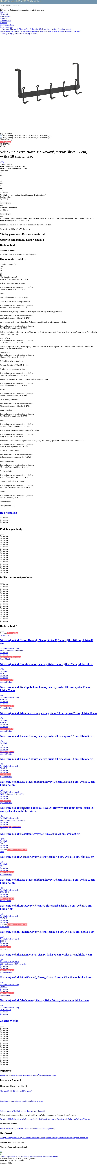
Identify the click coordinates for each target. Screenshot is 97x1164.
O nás (14, 1138)
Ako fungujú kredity (47, 1128)
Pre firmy (54, 1138)
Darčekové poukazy (38, 1138)
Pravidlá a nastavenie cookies (47, 1156)
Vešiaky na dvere (74, 31)
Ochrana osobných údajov (26, 1156)
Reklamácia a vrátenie (27, 1128)
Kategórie (9, 31)
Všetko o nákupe (6, 1128)
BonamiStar (83, 1138)
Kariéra (48, 1138)
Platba (38, 1128)
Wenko (35, 1075)
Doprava (16, 1128)
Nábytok (16, 31)
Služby (2, 1138)
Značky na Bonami (24, 1138)
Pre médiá (62, 1138)
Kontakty (8, 1138)
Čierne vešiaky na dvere (47, 1075)
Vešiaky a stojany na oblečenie (43, 31)
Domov (3, 31)
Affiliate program (72, 1138)
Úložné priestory (26, 31)
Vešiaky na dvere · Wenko (22, 1075)
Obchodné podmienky (8, 1156)
